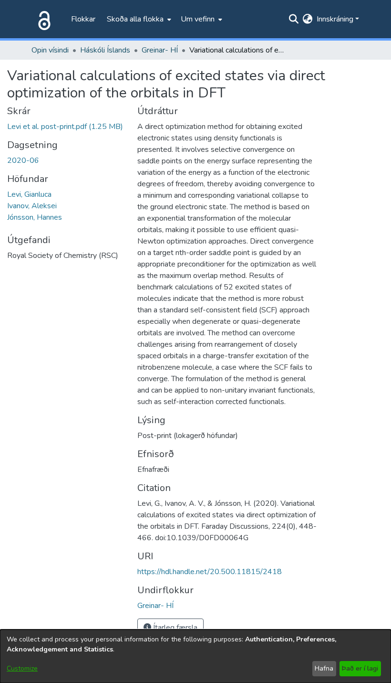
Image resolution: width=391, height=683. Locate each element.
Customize (22, 668)
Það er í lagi (360, 668)
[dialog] (195, 656)
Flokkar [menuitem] (83, 19)
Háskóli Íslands (105, 50)
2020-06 (23, 160)
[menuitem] (138, 19)
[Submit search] (294, 19)
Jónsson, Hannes (34, 217)
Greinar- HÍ (160, 50)
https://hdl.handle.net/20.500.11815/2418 (209, 571)
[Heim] (42, 19)
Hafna (324, 668)
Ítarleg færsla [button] (174, 627)
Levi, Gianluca (29, 194)
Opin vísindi (50, 50)
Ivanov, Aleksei (32, 206)
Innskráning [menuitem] (335, 19)
